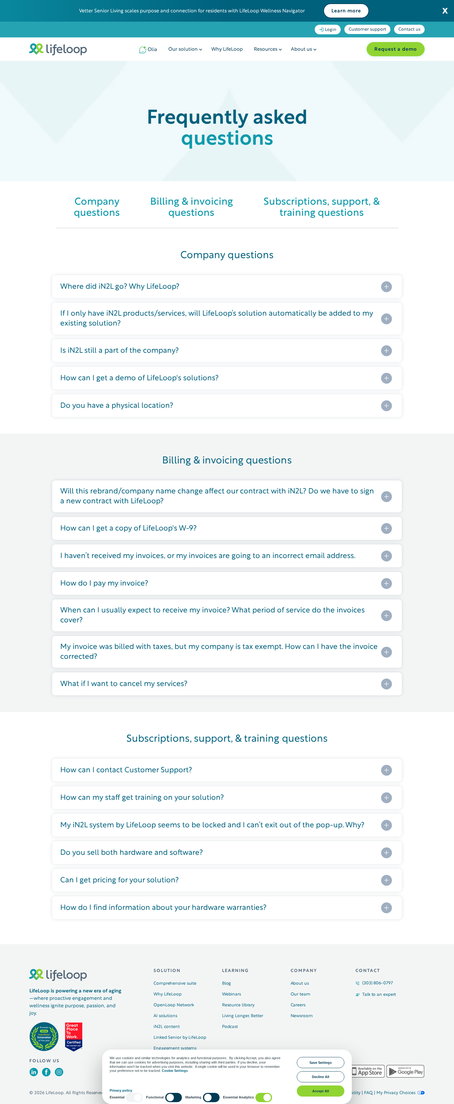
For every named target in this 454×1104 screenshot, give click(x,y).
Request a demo (395, 49)
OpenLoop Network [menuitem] (173, 1005)
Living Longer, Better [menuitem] (242, 1016)
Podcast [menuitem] (230, 1027)
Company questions (97, 208)
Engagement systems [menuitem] (174, 1048)
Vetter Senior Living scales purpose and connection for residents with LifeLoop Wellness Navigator (192, 11)
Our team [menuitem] (300, 994)
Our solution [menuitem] (183, 49)
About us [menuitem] (301, 49)
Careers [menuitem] (298, 1005)
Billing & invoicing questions (191, 208)
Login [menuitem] (330, 30)
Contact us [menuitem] (409, 30)
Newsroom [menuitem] (302, 1016)
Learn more (346, 11)
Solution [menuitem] (167, 971)
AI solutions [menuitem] (165, 1016)
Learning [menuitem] (235, 971)
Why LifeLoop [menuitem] (227, 49)
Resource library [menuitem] (238, 1005)
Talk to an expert (379, 995)
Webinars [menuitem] (231, 994)
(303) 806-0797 (377, 983)
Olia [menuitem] (152, 50)
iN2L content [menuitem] (166, 1027)
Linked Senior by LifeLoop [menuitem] (179, 1038)
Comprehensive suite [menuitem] (174, 984)
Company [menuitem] (304, 971)
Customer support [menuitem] (367, 30)
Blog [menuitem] (226, 984)
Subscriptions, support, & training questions (321, 208)
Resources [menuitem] (265, 49)
